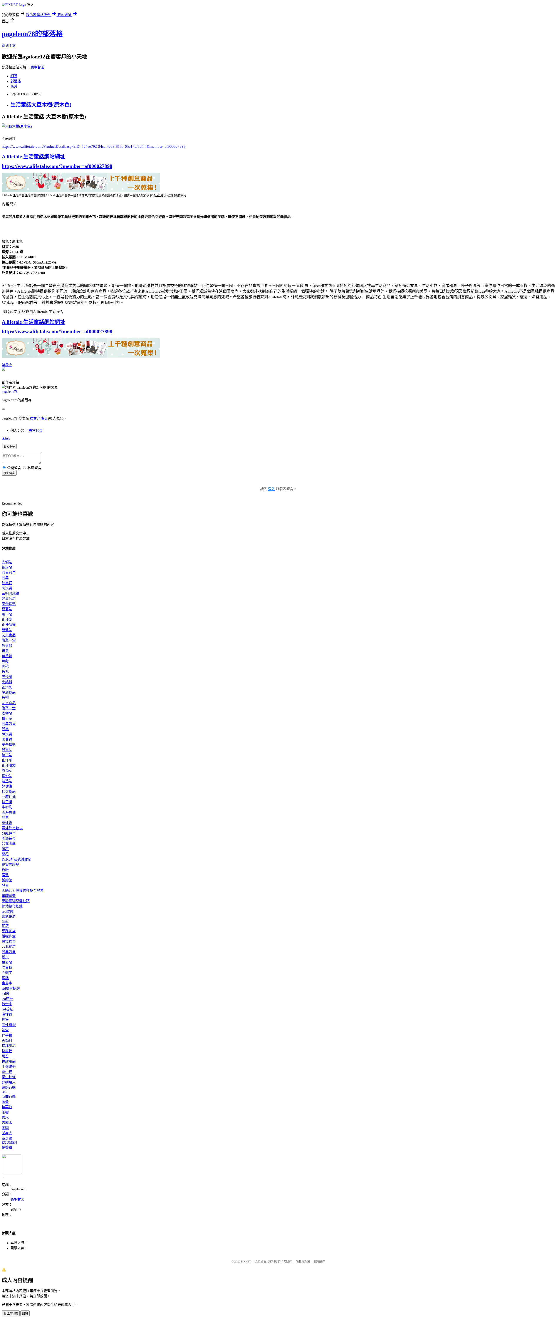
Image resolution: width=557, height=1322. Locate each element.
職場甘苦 (37, 67)
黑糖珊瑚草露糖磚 (16, 901)
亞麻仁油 (9, 797)
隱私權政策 (303, 1261)
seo (4, 1091)
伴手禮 (7, 656)
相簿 (13, 76)
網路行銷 (9, 1087)
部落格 (15, 81)
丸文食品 (9, 635)
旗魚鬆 (7, 645)
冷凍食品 (9, 692)
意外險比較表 (12, 828)
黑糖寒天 (9, 896)
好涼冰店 (9, 598)
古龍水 (7, 1123)
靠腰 (5, 870)
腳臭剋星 (9, 572)
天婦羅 (7, 677)
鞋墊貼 (7, 630)
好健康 (7, 786)
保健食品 (9, 791)
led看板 (7, 1009)
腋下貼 (7, 614)
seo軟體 (7, 911)
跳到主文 (9, 46)
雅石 (5, 849)
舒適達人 (9, 1082)
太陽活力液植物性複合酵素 (23, 890)
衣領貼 (7, 562)
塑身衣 (7, 365)
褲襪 (5, 1020)
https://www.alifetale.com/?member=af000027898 (57, 166)
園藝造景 (9, 838)
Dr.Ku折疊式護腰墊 (16, 859)
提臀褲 (7, 1147)
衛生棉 (7, 1072)
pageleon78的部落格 (32, 34)
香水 (5, 1117)
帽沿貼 (7, 567)
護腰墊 (7, 880)
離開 (25, 1313)
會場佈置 (9, 941)
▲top (6, 438)
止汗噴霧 (9, 625)
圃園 (5, 1128)
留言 (44, 418)
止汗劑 (7, 619)
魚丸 (5, 671)
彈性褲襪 (9, 1025)
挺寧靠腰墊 (10, 864)
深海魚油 (9, 812)
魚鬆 (5, 661)
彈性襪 (7, 1014)
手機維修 (9, 1066)
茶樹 (5, 1112)
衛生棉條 (9, 1077)
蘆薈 (5, 1102)
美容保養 (36, 430)
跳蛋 (5, 1056)
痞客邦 (35, 418)
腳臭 (5, 578)
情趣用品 (9, 1046)
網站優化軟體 (12, 906)
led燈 (5, 993)
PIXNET (246, 1261)
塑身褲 (7, 1138)
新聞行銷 (9, 1096)
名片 (13, 86)
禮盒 (5, 651)
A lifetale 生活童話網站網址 (33, 156)
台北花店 (9, 947)
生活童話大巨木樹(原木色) (40, 105)
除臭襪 (7, 583)
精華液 (7, 1107)
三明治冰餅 (10, 593)
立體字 (7, 973)
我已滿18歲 (10, 1313)
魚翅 (5, 698)
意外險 (7, 823)
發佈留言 (9, 473)
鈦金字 (7, 1004)
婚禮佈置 (9, 936)
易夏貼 (7, 609)
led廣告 (7, 999)
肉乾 (5, 666)
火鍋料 (7, 682)
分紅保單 (9, 833)
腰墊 (5, 875)
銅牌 (5, 978)
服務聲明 (319, 1261)
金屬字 (7, 983)
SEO (5, 921)
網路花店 (9, 931)
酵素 (5, 817)
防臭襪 (7, 588)
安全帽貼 (9, 604)
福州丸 (7, 687)
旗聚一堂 (9, 640)
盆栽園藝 (9, 844)
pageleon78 (10, 391)
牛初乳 (7, 807)
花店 (5, 926)
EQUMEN (9, 1142)
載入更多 (9, 446)
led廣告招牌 (11, 988)
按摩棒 (7, 1051)
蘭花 (5, 854)
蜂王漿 (7, 802)
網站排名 (9, 917)
